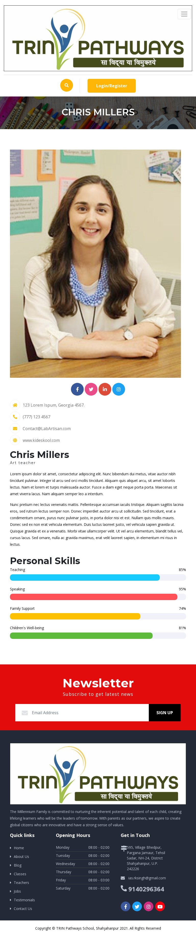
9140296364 (146, 889)
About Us (21, 856)
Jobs (17, 891)
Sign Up (164, 712)
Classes (20, 873)
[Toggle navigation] (184, 14)
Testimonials (24, 899)
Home (19, 847)
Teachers (21, 882)
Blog (17, 865)
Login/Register (111, 86)
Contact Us (23, 908)
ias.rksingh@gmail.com (147, 878)
